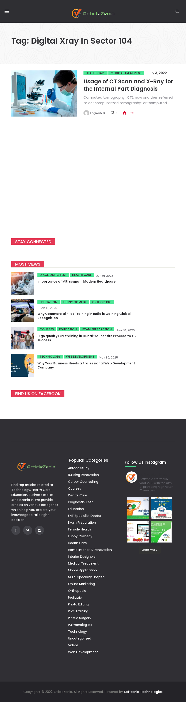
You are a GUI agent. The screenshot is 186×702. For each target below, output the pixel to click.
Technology (50, 356)
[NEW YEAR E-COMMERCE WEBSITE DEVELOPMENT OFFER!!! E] (138, 532)
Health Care (95, 73)
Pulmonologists (80, 624)
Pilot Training (78, 611)
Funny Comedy (75, 302)
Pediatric (75, 597)
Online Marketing (81, 584)
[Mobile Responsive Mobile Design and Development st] (161, 508)
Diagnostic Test (53, 275)
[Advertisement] (93, 183)
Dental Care (77, 495)
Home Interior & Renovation (90, 550)
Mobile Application (82, 570)
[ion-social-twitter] (27, 530)
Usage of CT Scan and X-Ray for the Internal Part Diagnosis (128, 85)
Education (48, 302)
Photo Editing (78, 604)
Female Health (79, 529)
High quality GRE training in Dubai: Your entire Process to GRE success (87, 338)
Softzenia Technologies (143, 692)
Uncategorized (79, 638)
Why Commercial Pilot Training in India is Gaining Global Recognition (84, 315)
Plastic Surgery (79, 618)
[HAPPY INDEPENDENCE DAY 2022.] (138, 508)
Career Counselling (83, 481)
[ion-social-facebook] (15, 530)
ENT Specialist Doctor (84, 515)
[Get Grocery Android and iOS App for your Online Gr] (161, 532)
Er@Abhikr (97, 113)
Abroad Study (78, 468)
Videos (73, 645)
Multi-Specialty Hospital (86, 577)
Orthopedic (102, 302)
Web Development (80, 356)
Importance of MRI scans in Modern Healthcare (76, 281)
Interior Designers (81, 556)
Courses (47, 329)
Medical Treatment (126, 73)
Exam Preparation (97, 329)
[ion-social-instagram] (39, 530)
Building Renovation (83, 475)
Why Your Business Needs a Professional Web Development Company (86, 365)
